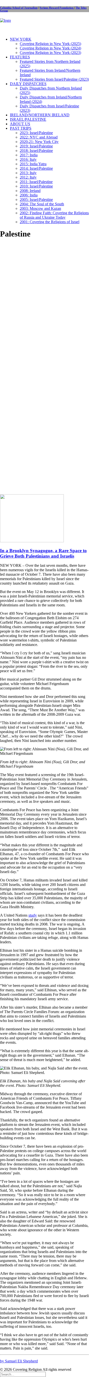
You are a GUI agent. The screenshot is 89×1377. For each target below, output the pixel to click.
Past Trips (20, 128)
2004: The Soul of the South (42, 204)
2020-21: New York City (39, 142)
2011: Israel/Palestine (36, 182)
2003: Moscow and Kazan (40, 208)
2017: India (29, 155)
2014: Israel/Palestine (36, 168)
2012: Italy (28, 177)
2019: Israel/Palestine (36, 146)
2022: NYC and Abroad (39, 137)
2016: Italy (28, 159)
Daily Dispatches (28, 84)
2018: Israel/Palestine (36, 150)
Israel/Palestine (28, 119)
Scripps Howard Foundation (57, 7)
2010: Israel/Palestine (36, 186)
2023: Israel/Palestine (36, 133)
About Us (20, 124)
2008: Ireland (30, 191)
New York (20, 39)
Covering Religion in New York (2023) (50, 52)
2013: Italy (28, 173)
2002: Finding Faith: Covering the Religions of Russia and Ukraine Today (54, 215)
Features (20, 57)
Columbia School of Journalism (19, 7)
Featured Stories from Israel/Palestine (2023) (54, 79)
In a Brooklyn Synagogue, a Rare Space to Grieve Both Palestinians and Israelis (43, 553)
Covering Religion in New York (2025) (50, 44)
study (32, 915)
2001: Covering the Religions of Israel (49, 222)
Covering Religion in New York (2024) (50, 48)
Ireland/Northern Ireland (39, 115)
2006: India (29, 195)
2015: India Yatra (33, 164)
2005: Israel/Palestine (36, 199)
